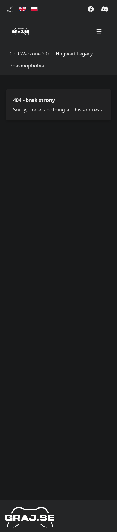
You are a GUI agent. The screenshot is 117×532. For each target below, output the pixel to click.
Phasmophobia (27, 65)
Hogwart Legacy (74, 53)
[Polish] (34, 9)
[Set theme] (11, 9)
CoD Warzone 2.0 (29, 53)
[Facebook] (91, 9)
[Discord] (105, 9)
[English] (22, 9)
